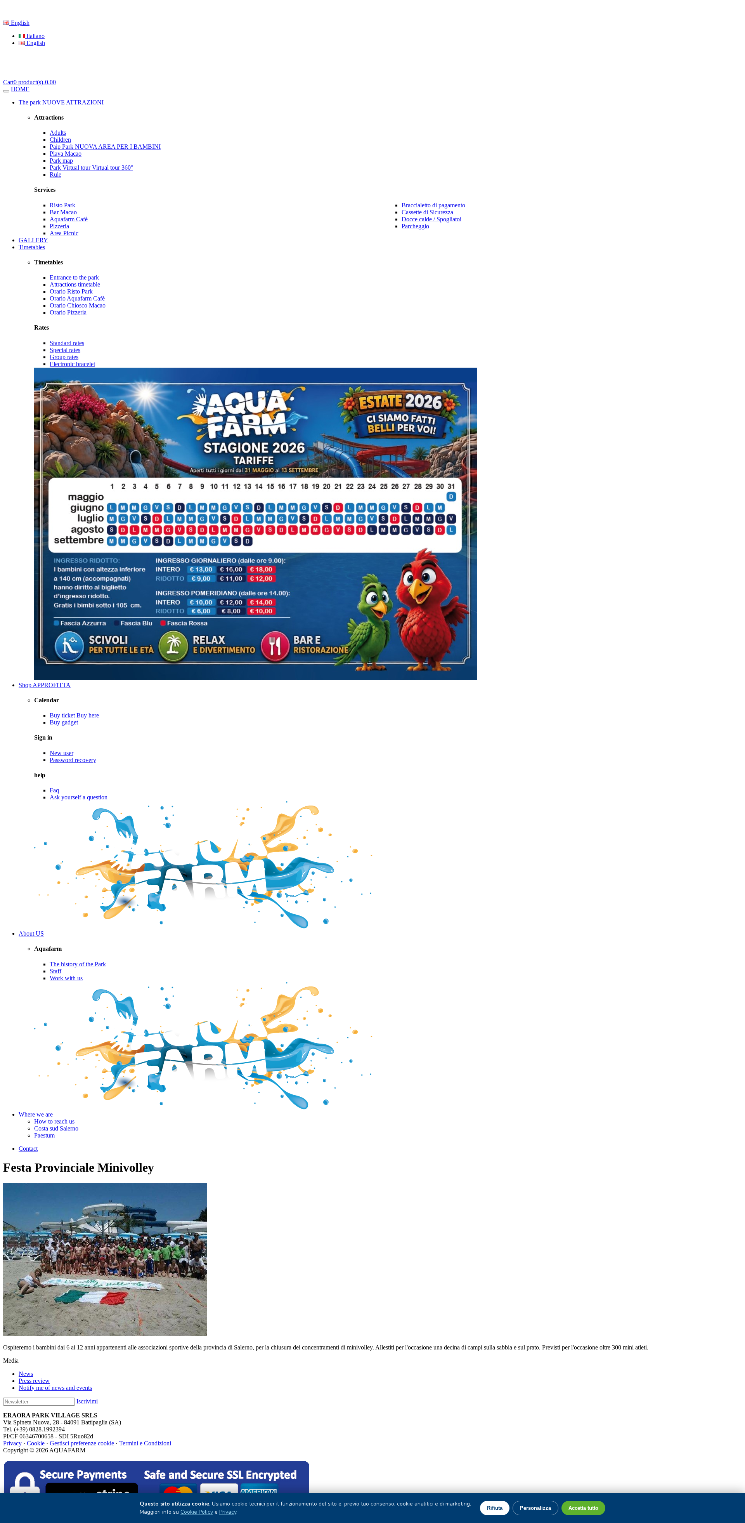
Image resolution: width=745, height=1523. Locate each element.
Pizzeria (59, 226)
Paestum (44, 1135)
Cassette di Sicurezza (427, 212)
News (26, 1373)
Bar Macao (63, 212)
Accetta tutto (583, 1508)
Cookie (36, 1443)
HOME (20, 89)
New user (61, 753)
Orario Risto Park (71, 291)
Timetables (32, 247)
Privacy (12, 1443)
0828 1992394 (143, 9)
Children (60, 139)
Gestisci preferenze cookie (82, 1443)
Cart (29, 82)
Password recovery (73, 760)
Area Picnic (64, 233)
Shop (45, 685)
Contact (28, 1148)
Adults (58, 132)
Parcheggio (415, 226)
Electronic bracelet (72, 364)
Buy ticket (74, 715)
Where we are (36, 1114)
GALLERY (33, 240)
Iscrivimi (87, 1401)
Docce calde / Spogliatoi (431, 219)
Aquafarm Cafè (69, 219)
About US (31, 933)
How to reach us (54, 1121)
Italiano (35, 36)
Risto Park (62, 205)
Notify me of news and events (55, 1387)
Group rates (64, 357)
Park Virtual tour (91, 167)
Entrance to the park (74, 277)
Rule (55, 174)
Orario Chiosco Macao (78, 305)
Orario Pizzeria (68, 312)
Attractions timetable (75, 284)
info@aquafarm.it (188, 9)
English (19, 22)
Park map (61, 160)
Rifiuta (494, 1508)
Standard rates (67, 343)
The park (61, 102)
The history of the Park (78, 964)
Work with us (66, 978)
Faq (54, 790)
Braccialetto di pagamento (433, 205)
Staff (55, 971)
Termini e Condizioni (145, 1443)
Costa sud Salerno (56, 1128)
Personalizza (535, 1508)
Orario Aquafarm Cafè (77, 298)
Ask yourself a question (78, 797)
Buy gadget (64, 722)
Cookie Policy (196, 1512)
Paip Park (105, 146)
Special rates (65, 350)
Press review (34, 1380)
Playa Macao (65, 153)
